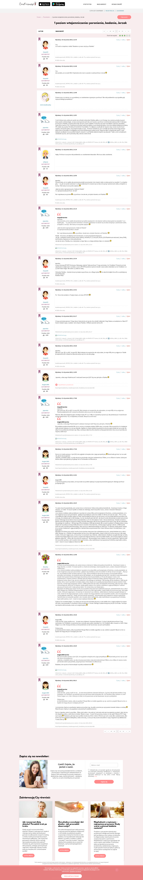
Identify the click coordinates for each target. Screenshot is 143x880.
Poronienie (46, 17)
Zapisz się (104, 782)
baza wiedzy (101, 4)
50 (113, 31)
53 (122, 31)
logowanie (120, 11)
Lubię (123, 40)
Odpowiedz (124, 17)
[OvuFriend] (27, 5)
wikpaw (45, 162)
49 (110, 31)
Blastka (45, 567)
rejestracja (110, 11)
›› (128, 31)
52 (119, 31)
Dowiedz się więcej (75, 871)
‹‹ (104, 31)
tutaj (95, 776)
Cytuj (117, 40)
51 (116, 31)
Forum (39, 17)
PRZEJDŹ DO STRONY (71, 876)
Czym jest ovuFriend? (96, 11)
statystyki (87, 4)
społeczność (117, 4)
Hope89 (45, 52)
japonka (45, 127)
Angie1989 (45, 384)
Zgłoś (128, 40)
